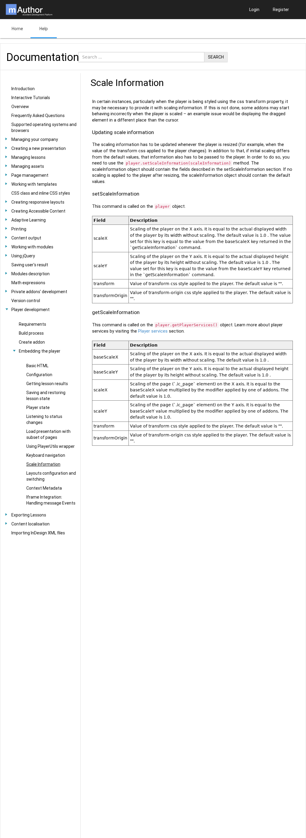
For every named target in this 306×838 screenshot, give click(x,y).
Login (254, 9)
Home (17, 28)
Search (216, 57)
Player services (153, 331)
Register (281, 9)
